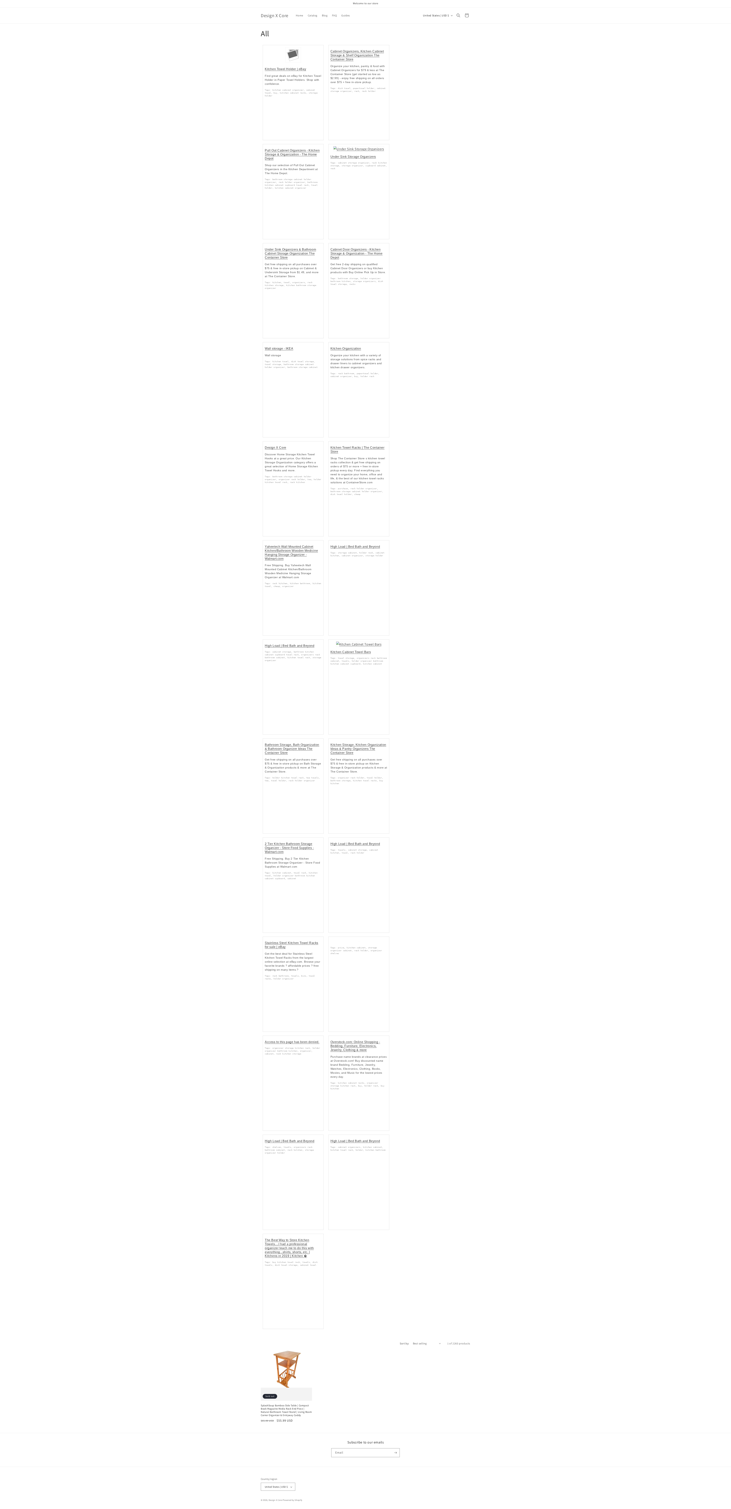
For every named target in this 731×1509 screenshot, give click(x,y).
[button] (458, 15)
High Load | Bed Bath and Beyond (355, 546)
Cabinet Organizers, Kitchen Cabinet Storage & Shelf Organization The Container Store (357, 55)
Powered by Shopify (292, 1500)
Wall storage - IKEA (279, 348)
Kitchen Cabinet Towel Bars (350, 652)
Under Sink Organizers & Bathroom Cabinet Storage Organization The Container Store (290, 253)
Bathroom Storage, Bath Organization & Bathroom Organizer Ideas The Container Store (292, 748)
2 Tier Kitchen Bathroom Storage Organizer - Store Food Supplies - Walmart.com (289, 847)
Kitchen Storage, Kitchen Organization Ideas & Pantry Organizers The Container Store (358, 748)
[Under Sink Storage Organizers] (358, 149)
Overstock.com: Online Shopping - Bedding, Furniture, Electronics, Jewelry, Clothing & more (355, 1046)
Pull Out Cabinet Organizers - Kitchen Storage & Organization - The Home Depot (292, 154)
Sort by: (404, 1343)
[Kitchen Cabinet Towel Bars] (359, 644)
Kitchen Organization (345, 348)
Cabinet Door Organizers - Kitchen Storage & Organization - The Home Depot (356, 253)
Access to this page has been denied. (292, 1042)
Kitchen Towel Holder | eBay (285, 69)
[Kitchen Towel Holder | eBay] (293, 62)
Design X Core (275, 447)
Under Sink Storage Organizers (353, 156)
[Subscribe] (395, 1452)
